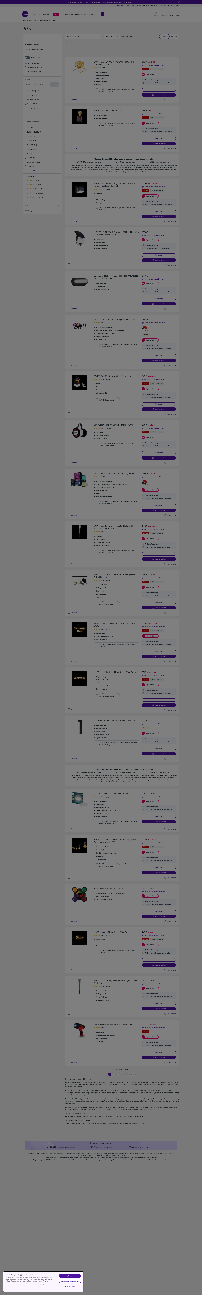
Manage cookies (70, 1286)
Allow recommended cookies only (70, 1281)
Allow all (70, 1276)
